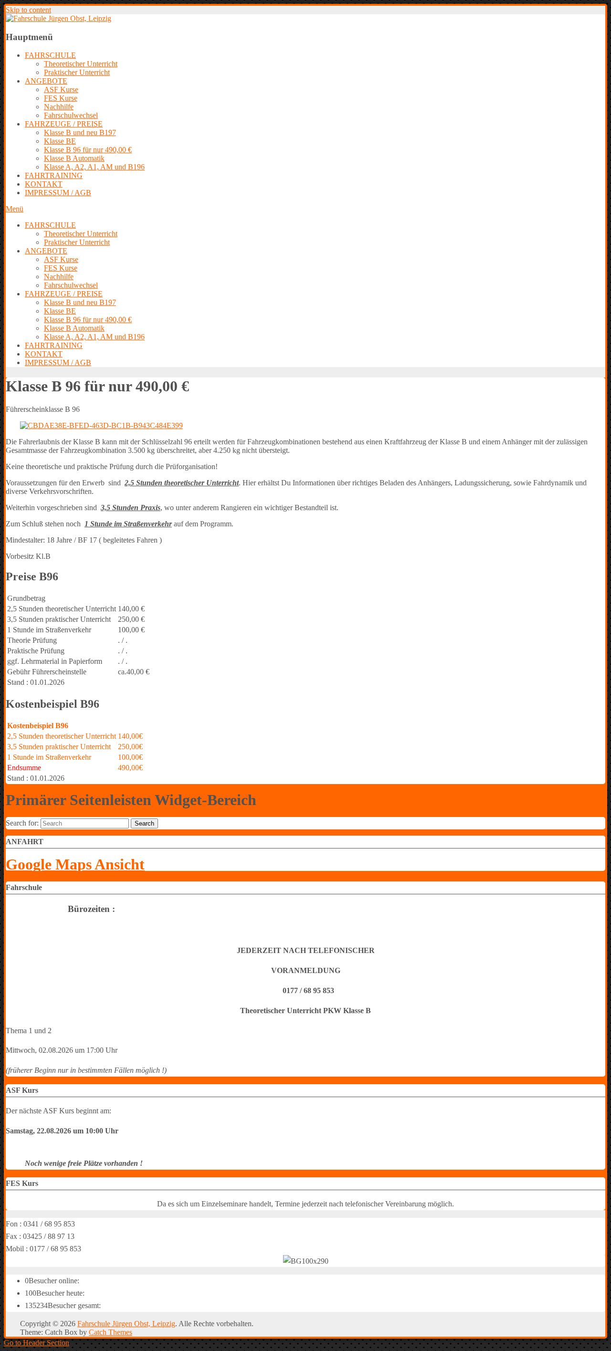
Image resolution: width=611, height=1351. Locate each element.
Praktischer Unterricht (77, 72)
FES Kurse (60, 98)
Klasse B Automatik (74, 158)
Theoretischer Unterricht (80, 64)
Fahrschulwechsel (71, 115)
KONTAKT (44, 184)
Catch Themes (110, 1332)
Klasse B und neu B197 (80, 132)
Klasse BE (60, 141)
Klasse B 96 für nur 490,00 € (88, 150)
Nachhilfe (59, 107)
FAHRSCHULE (50, 55)
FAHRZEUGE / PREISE (64, 124)
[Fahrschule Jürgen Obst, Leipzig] (58, 18)
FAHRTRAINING (54, 175)
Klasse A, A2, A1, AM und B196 (94, 167)
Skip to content (28, 10)
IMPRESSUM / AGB (58, 193)
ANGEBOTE (46, 81)
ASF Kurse (61, 89)
